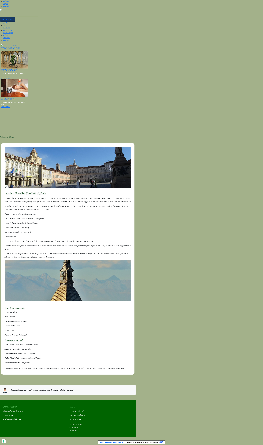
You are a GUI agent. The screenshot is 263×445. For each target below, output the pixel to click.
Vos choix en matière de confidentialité (142, 442)
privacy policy (73, 427)
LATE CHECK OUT (8, 99)
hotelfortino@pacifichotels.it (12, 419)
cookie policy (73, 430)
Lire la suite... (5, 78)
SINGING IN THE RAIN (9, 70)
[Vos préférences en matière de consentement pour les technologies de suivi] (4, 441)
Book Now (7, 19)
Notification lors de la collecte (111, 442)
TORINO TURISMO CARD (10, 48)
